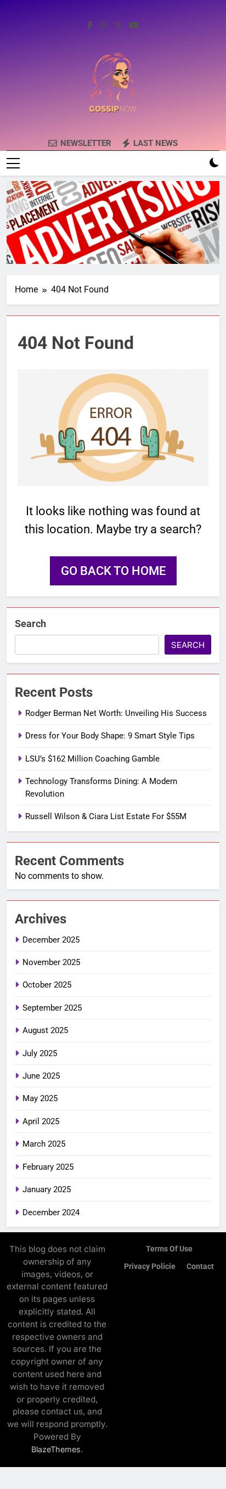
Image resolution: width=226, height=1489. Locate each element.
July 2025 (39, 1053)
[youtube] (134, 25)
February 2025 (48, 1167)
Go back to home (113, 571)
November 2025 (51, 962)
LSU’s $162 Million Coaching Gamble (92, 759)
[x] (118, 25)
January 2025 (46, 1189)
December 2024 (51, 1212)
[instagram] (103, 25)
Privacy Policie (150, 1266)
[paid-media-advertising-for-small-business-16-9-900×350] (113, 222)
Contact (200, 1266)
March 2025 (43, 1144)
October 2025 (46, 985)
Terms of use (169, 1249)
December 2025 (51, 940)
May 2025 (40, 1098)
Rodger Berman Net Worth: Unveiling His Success (116, 713)
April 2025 (40, 1121)
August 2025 (45, 1030)
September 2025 (52, 1008)
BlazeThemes (56, 1449)
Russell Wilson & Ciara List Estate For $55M (106, 816)
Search (30, 623)
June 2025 (41, 1076)
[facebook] (90, 25)
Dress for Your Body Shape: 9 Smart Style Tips (110, 736)
